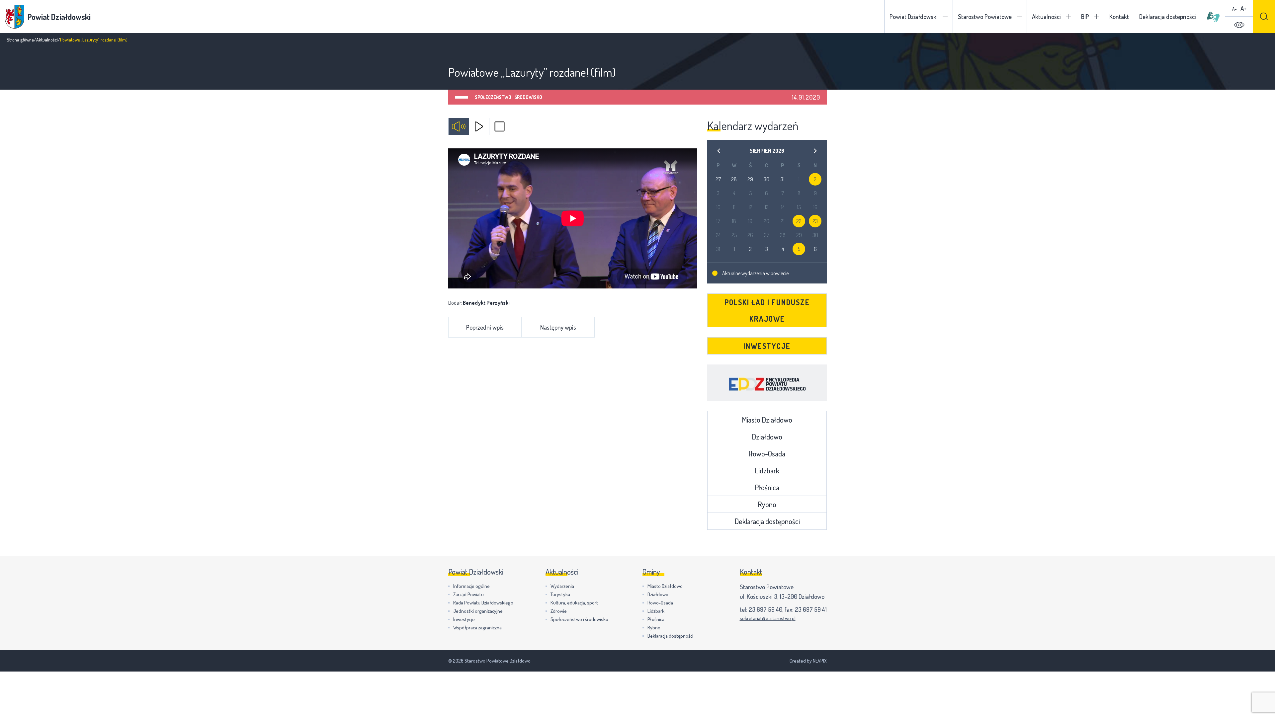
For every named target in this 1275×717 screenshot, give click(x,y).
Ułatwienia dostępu (1239, 25)
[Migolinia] (1213, 16)
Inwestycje (767, 346)
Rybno (767, 504)
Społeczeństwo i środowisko (508, 97)
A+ (1243, 8)
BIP (1085, 16)
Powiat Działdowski (914, 16)
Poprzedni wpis (485, 327)
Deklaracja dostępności (1167, 16)
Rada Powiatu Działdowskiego (483, 602)
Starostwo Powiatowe (985, 16)
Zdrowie (559, 611)
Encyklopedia (767, 382)
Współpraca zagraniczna (477, 627)
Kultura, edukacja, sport (574, 602)
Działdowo (767, 436)
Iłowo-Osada (767, 453)
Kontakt (1119, 16)
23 (815, 221)
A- (1234, 9)
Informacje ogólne (471, 586)
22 (799, 221)
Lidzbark (767, 470)
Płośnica (767, 487)
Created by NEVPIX (808, 661)
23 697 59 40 (765, 609)
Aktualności (1046, 16)
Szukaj (1264, 16)
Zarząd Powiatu (468, 594)
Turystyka (560, 594)
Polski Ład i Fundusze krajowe (767, 310)
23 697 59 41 (811, 609)
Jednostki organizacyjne (478, 611)
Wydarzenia (562, 586)
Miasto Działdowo (767, 419)
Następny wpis (558, 327)
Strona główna (20, 39)
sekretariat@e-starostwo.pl (768, 618)
